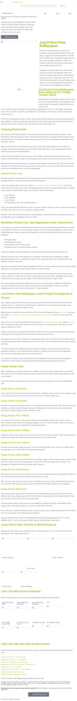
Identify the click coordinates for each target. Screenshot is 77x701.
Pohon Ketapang (26, 586)
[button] (38, 5)
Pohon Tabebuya (8, 557)
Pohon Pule (31, 568)
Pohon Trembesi (57, 557)
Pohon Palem (6, 586)
